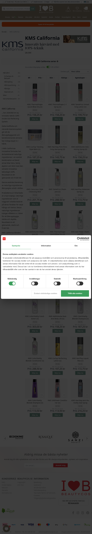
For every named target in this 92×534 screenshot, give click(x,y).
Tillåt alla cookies (75, 293)
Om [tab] (76, 246)
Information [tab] (46, 246)
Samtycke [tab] (16, 246)
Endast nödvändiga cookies (45, 293)
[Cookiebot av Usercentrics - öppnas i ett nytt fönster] (78, 239)
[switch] (34, 283)
